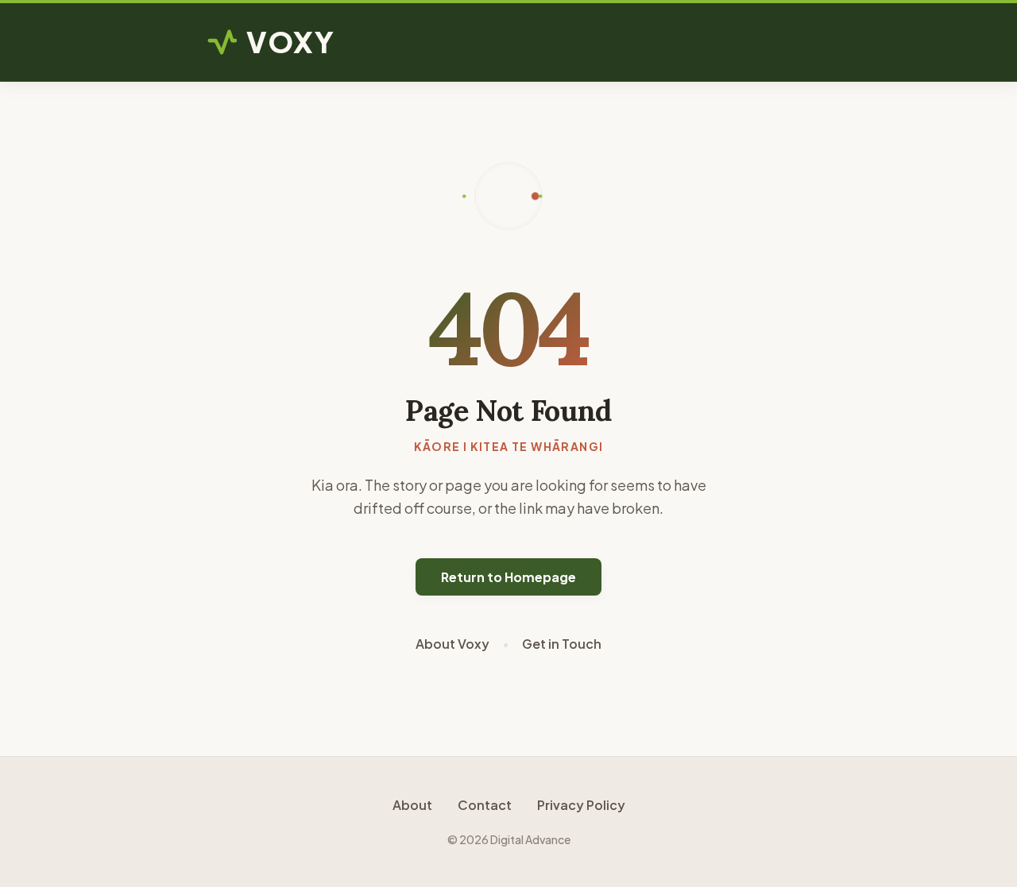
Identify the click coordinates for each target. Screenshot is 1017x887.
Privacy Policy (581, 804)
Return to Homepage (508, 577)
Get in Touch (561, 643)
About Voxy (452, 643)
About (412, 804)
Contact (485, 804)
